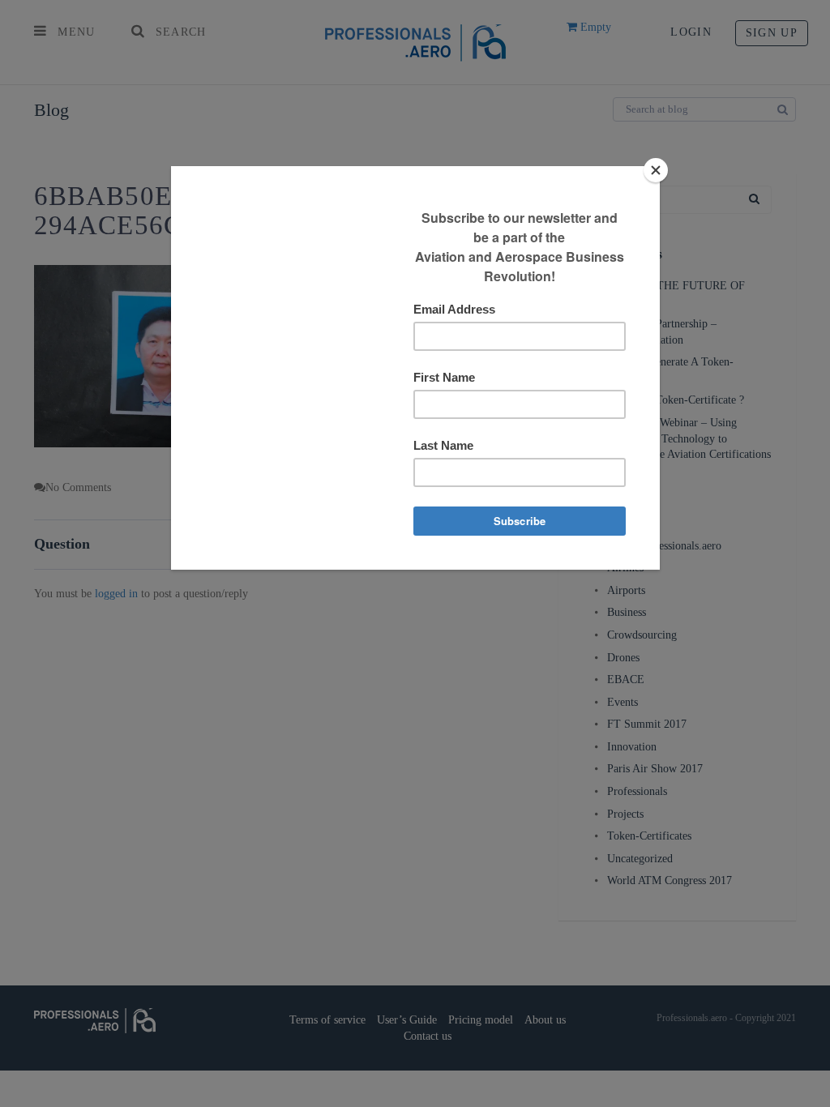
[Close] (656, 170)
